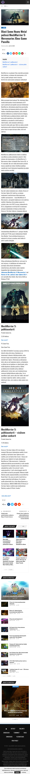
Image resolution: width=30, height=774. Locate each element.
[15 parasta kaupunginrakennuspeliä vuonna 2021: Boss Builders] (4, 637)
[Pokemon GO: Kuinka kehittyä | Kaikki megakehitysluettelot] (4, 646)
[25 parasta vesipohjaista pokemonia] (15, 590)
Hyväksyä (17, 772)
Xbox (4, 536)
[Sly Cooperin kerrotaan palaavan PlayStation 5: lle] (4, 629)
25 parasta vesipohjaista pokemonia (13, 596)
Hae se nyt (4, 340)
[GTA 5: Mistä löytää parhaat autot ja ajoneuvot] (4, 663)
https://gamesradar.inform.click (16, 751)
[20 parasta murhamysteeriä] (4, 621)
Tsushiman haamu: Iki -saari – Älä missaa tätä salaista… (19, 670)
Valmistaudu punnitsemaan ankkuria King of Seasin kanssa (7, 515)
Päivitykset (15, 686)
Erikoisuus (6, 733)
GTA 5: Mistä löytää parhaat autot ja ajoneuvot (17, 661)
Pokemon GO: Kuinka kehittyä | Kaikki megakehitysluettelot (18, 644)
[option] (15, 702)
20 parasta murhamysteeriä (15, 619)
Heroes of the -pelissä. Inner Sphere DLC (13, 275)
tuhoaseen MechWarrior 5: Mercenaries (13, 272)
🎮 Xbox (3, 27)
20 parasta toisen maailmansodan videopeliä (17, 602)
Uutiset (15, 593)
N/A (17, 536)
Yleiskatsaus (20, 737)
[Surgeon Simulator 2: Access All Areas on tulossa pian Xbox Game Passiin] (21, 552)
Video (25, 733)
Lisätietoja (24, 772)
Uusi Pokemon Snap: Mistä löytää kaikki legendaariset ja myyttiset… (18, 653)
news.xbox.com (6, 496)
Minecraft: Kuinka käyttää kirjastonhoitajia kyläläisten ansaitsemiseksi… (15, 711)
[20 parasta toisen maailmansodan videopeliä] (4, 604)
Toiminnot (17, 733)
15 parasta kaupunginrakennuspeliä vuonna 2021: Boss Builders (17, 636)
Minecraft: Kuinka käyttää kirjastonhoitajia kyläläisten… (16, 611)
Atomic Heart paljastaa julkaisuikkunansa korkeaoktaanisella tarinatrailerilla (23, 516)
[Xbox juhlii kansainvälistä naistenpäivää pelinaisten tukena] (8, 534)
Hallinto (21, 729)
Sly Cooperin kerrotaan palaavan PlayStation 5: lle (17, 628)
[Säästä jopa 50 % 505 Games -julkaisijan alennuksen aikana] (21, 534)
